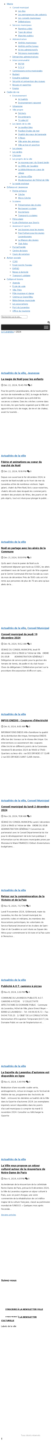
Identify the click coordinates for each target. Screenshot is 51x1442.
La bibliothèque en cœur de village (31, 171)
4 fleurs (21, 138)
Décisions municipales (28, 53)
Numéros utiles (25, 29)
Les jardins (17, 152)
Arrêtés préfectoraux (28, 46)
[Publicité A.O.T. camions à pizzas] (25, 958)
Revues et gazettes (21, 85)
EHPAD (15, 268)
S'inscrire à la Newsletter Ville (24, 1309)
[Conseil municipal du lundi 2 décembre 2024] (25, 778)
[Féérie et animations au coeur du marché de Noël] (25, 433)
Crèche (21, 194)
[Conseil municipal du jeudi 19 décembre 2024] (25, 606)
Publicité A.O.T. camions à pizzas (21, 986)
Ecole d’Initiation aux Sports (25, 223)
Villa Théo (17, 290)
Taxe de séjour (25, 32)
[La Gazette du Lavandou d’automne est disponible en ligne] (25, 1044)
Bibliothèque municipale (23, 300)
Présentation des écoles (29, 205)
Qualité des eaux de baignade (32, 134)
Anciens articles (8, 1215)
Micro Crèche (24, 198)
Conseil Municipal (38, 628)
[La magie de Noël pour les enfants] (25, 351)
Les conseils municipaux (29, 18)
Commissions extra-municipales (27, 71)
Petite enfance (19, 191)
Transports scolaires (27, 215)
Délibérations (24, 22)
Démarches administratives (25, 57)
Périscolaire (17, 219)
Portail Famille (19, 247)
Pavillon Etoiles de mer (29, 131)
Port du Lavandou (20, 307)
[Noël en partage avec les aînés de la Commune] (25, 520)
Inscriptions (23, 212)
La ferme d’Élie (25, 177)
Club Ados (23, 244)
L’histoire (16, 155)
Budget (16, 74)
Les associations (20, 304)
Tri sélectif (23, 120)
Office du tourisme (21, 311)
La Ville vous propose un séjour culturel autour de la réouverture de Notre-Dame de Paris (23, 1169)
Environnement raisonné (29, 103)
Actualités (23, 99)
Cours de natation (21, 254)
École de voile (19, 286)
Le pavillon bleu (25, 127)
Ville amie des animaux (29, 141)
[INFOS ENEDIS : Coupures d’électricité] (25, 692)
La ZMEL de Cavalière (28, 166)
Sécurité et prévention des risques (28, 81)
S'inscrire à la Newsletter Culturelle (19, 1319)
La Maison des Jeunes (28, 240)
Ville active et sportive (29, 145)
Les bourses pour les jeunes (31, 230)
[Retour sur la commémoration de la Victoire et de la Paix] (25, 868)
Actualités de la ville (13, 373)
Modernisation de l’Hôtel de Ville (33, 180)
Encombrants (24, 117)
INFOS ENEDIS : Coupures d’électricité (24, 720)
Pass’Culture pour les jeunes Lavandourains (31, 235)
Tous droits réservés (30, 1435)
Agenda (16, 283)
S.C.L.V (21, 67)
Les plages (17, 148)
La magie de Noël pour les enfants (22, 379)
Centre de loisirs (20, 251)
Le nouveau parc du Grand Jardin (33, 162)
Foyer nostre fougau (22, 265)
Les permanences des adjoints (32, 15)
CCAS (15, 261)
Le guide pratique (20, 184)
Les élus (22, 11)
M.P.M (21, 64)
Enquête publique (20, 78)
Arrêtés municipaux (27, 43)
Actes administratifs (28, 50)
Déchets (22, 113)
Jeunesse (33, 373)
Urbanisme (17, 106)
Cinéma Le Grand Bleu (22, 297)
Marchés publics (26, 36)
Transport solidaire (21, 276)
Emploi (15, 88)
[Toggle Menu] (46, 327)
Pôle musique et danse (23, 293)
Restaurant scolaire (27, 208)
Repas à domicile (20, 272)
